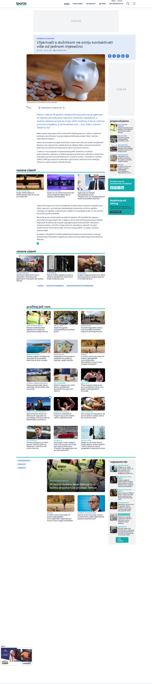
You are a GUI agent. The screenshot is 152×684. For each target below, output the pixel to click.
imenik (113, 0)
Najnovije (90, 4)
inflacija (21, 464)
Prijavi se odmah (115, 211)
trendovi (21, 468)
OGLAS (76, 21)
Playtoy (120, 0)
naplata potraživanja (55, 286)
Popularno (78, 4)
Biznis (66, 4)
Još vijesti (120, 540)
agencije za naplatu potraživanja (80, 286)
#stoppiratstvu (116, 4)
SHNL (104, 4)
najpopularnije (118, 462)
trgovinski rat (24, 460)
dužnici (40, 286)
